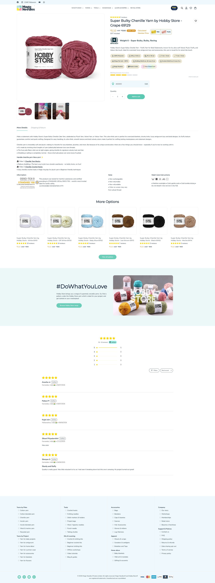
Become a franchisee (169, 525)
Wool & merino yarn (27, 528)
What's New (77, 8)
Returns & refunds (168, 543)
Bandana (117, 514)
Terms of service (167, 550)
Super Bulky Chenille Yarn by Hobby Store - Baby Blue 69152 (90, 239)
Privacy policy (166, 553)
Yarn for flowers (25, 561)
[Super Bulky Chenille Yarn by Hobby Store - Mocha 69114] (184, 220)
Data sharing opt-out (169, 546)
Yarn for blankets (26, 557)
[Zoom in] (99, 18)
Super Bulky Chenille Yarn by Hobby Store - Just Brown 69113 (121, 239)
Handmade (106, 8)
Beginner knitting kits (74, 546)
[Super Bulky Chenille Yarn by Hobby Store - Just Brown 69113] (123, 220)
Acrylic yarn (24, 521)
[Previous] (8, 220)
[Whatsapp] (44, 2)
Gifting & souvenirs (121, 560)
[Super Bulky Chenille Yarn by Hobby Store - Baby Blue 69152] (92, 220)
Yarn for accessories (27, 553)
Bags (116, 510)
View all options (107, 257)
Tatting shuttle (72, 532)
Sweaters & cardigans (122, 543)
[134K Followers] (24, 577)
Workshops (166, 514)
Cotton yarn (24, 510)
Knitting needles (73, 514)
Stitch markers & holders (76, 517)
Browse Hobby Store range (69, 305)
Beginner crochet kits (74, 543)
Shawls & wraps (120, 539)
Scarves (117, 521)
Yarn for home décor (27, 546)
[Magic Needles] (26, 8)
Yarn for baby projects (27, 539)
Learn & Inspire (121, 8)
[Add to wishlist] (195, 20)
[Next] (206, 220)
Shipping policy (167, 539)
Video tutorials (72, 553)
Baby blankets (119, 553)
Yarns (87, 8)
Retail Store (135, 8)
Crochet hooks (72, 510)
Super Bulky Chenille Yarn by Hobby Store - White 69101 (28, 239)
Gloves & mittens (120, 528)
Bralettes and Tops (121, 546)
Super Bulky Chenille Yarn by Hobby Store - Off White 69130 (59, 239)
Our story (165, 510)
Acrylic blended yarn (27, 525)
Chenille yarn (24, 517)
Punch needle (72, 528)
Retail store (166, 521)
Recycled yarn (25, 532)
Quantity (113, 91)
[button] (115, 17)
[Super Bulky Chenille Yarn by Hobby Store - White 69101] (30, 220)
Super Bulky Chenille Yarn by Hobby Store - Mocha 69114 (182, 239)
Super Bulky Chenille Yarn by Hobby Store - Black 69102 (151, 239)
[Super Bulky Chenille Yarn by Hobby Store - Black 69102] (153, 220)
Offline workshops (73, 550)
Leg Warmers (119, 532)
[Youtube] (39, 2)
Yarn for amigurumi (26, 543)
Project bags (71, 521)
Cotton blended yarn (27, 514)
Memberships (166, 517)
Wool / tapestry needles (75, 525)
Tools (96, 8)
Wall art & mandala (121, 557)
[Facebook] (18, 2)
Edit (146, 84)
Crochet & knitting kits (75, 539)
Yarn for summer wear (28, 550)
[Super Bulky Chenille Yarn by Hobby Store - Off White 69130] (61, 220)
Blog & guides (72, 557)
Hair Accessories (120, 525)
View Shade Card (150, 66)
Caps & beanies (119, 517)
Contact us (165, 532)
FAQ (163, 535)
